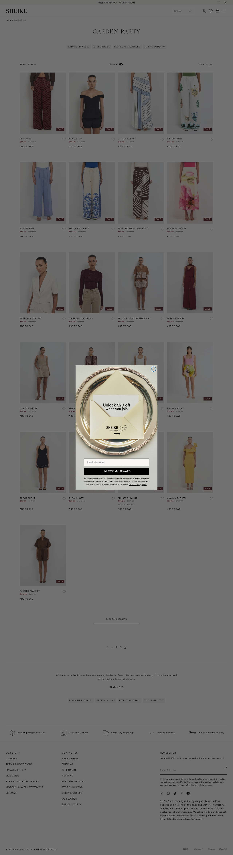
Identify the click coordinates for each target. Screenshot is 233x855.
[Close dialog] (153, 369)
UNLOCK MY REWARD (116, 471)
